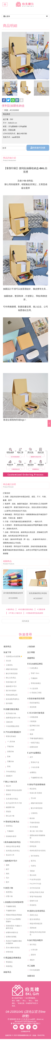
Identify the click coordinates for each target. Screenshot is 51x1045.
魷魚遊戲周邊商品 (12, 699)
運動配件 (9, 776)
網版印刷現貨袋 (12, 669)
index (25, 990)
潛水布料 (33, 875)
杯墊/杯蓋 (9, 952)
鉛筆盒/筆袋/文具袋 (37, 892)
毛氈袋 (32, 871)
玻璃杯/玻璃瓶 (11, 937)
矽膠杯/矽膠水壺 (12, 932)
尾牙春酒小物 (11, 713)
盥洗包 (33, 861)
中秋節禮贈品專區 (12, 726)
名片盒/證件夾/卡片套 (14, 803)
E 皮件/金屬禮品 (34, 753)
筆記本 (8, 786)
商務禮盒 (9, 966)
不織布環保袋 (35, 823)
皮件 (31, 757)
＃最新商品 (10, 609)
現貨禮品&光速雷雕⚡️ (14, 656)
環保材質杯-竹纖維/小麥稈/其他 (14, 927)
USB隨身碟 (34, 717)
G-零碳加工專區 (36, 693)
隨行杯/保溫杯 (11, 690)
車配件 (32, 960)
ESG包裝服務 (35, 970)
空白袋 (8, 661)
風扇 (31, 734)
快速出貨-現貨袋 (36, 793)
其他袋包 (33, 905)
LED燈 (32, 730)
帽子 (7, 869)
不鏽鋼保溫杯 (11, 911)
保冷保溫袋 (34, 827)
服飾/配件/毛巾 (11, 686)
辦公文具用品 (11, 678)
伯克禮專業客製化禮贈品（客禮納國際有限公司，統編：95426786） (25, 4)
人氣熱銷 (31, 647)
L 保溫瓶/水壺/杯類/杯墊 (13, 902)
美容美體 (33, 707)
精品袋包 (33, 789)
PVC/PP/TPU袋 (35, 884)
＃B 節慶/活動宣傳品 (25, 609)
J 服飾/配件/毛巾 (10, 861)
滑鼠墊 (8, 811)
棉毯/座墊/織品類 (36, 923)
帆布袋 (32, 818)
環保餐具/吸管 (11, 836)
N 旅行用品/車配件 (35, 940)
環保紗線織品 (36, 683)
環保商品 (9, 826)
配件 (7, 882)
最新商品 (7, 647)
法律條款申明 (25, 1031)
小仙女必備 (35, 767)
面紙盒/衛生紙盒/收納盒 (38, 933)
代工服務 (31, 966)
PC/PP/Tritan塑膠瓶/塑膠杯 (13, 920)
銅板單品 (7, 972)
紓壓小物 (9, 896)
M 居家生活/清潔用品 (36, 911)
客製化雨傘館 (11, 736)
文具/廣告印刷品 (12, 799)
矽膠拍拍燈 (34, 747)
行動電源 (33, 721)
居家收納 (33, 928)
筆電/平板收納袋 (36, 896)
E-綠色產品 (34, 668)
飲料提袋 (33, 846)
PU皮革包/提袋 (35, 879)
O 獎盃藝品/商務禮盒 (12, 958)
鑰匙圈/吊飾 (10, 807)
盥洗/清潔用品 (35, 919)
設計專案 (31, 652)
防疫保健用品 (35, 703)
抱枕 (7, 873)
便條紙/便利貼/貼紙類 (14, 790)
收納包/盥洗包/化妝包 (38, 850)
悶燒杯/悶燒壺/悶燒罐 (14, 915)
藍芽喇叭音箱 (35, 726)
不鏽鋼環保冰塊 (36, 778)
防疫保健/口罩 (11, 682)
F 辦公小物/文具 (10, 782)
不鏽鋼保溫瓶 (11, 906)
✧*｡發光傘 (11, 741)
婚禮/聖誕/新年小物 (13, 718)
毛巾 (7, 878)
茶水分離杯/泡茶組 (13, 948)
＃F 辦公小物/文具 (15, 613)
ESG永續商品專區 (35, 664)
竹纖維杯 (34, 678)
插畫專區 (31, 658)
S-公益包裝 (34, 688)
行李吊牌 (34, 950)
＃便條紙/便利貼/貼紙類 (34, 613)
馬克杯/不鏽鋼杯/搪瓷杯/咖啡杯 (14, 942)
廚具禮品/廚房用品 (13, 851)
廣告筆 (8, 794)
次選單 (7, 16)
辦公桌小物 (10, 816)
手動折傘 (10, 746)
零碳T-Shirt (35, 673)
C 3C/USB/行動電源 (35, 713)
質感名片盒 (35, 762)
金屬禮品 (33, 772)
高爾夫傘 (10, 761)
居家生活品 (34, 915)
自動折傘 (10, 751)
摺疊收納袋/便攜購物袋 (37, 836)
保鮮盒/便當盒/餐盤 (13, 846)
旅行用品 (33, 944)
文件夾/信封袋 (35, 888)
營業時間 (13, 1019)
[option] (25, 55)
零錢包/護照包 (35, 842)
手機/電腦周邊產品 (36, 738)
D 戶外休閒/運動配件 (12, 732)
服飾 (7, 865)
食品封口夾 (10, 855)
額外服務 (9, 703)
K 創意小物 (8, 888)
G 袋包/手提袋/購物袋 (36, 784)
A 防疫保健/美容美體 (36, 699)
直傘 (8, 756)
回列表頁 (25, 621)
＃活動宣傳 (41, 609)
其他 (8, 766)
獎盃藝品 (9, 962)
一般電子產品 (35, 743)
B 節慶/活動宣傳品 (11, 709)
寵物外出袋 (34, 901)
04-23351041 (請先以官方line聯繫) (25, 1014)
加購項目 (31, 976)
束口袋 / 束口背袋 (36, 831)
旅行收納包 (35, 856)
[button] (17, 100)
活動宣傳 (9, 722)
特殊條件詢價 (38, 148)
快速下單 (7, 652)
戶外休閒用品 (11, 772)
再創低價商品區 (12, 695)
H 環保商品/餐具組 (11, 822)
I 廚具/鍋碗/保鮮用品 (12, 842)
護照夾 (33, 955)
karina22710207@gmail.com (26, 1021)
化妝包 (33, 866)
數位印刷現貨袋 (12, 673)
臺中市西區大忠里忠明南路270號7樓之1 (26, 1023)
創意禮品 (9, 892)
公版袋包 (9, 665)
